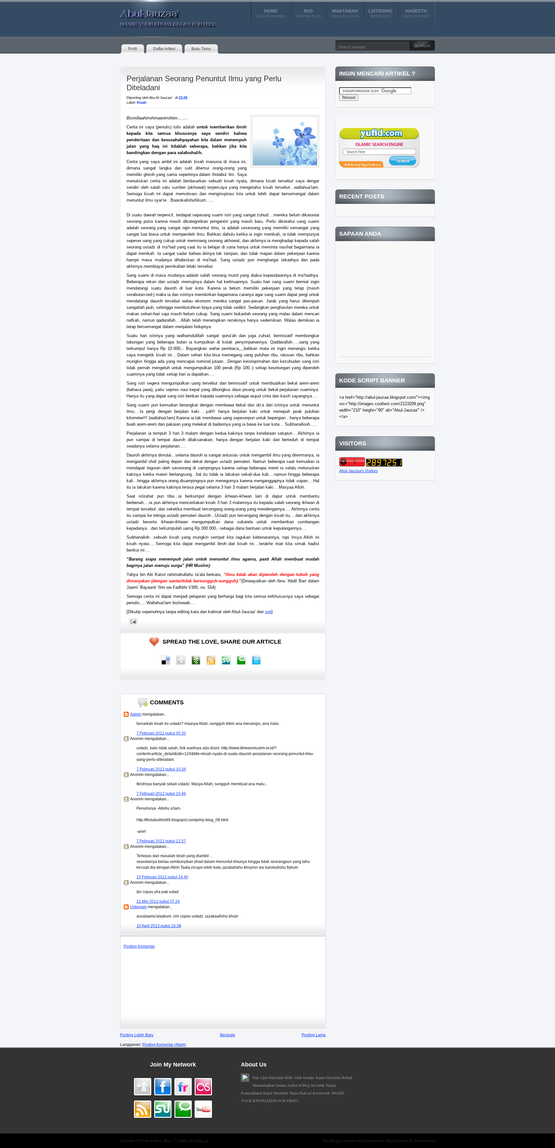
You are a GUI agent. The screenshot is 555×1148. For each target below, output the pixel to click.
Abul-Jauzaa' (161, 15)
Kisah (141, 102)
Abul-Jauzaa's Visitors (358, 471)
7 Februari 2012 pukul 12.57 (161, 841)
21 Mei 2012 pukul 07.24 (158, 901)
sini (268, 611)
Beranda (227, 1035)
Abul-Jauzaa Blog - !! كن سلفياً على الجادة (176, 1140)
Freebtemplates (372, 1140)
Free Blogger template (340, 1140)
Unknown (138, 907)
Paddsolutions (425, 1140)
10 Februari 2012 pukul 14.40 (162, 877)
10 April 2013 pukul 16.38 (159, 926)
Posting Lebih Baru (137, 1035)
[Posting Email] (132, 621)
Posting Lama (314, 1035)
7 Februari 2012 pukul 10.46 (161, 793)
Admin (135, 714)
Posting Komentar (139, 946)
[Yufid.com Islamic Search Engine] (379, 166)
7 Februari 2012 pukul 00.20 (161, 733)
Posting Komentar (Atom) (164, 1044)
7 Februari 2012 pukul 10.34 (161, 769)
